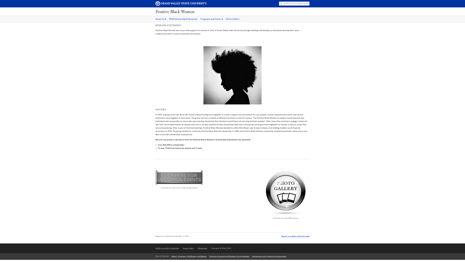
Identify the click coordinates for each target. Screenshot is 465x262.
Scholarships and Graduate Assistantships (269, 256)
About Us (160, 19)
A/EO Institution (167, 248)
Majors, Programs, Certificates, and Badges (189, 256)
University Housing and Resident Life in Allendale (229, 256)
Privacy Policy (188, 248)
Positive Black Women (175, 11)
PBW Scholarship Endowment (183, 19)
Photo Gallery (232, 19)
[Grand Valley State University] (181, 5)
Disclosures (202, 248)
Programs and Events (211, 19)
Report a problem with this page (295, 236)
